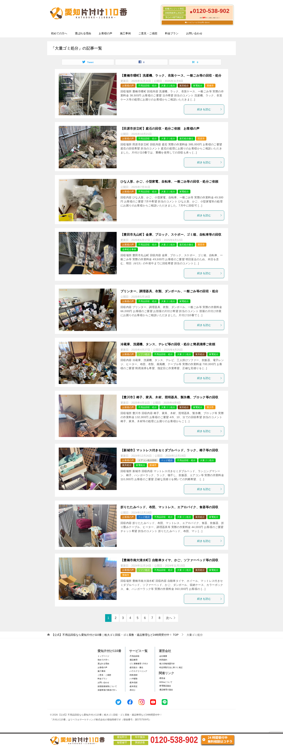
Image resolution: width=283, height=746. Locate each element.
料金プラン (171, 33)
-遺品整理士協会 (166, 690)
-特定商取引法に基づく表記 (171, 667)
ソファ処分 (144, 354)
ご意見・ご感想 (147, 33)
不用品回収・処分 (147, 85)
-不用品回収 (134, 656)
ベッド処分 (167, 460)
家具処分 (184, 85)
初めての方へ (59, 33)
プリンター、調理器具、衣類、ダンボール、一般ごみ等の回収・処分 (169, 291)
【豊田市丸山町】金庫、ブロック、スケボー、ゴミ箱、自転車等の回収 (171, 234)
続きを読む (204, 109)
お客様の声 (105, 33)
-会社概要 (163, 656)
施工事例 (125, 33)
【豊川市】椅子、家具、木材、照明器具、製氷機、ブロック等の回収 (169, 397)
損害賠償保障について (107, 686)
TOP (115, 634)
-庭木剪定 (133, 686)
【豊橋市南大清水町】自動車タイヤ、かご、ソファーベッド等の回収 (169, 560)
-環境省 (162, 678)
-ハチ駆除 (133, 679)
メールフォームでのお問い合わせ (198, 22)
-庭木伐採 (133, 682)
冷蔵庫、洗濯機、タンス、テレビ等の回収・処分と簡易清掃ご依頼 (168, 344)
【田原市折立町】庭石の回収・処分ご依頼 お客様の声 (160, 128)
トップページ (103, 656)
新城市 (153, 465)
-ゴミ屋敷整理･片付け (138, 664)
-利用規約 (163, 660)
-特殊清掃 (133, 675)
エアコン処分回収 (147, 460)
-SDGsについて (165, 682)
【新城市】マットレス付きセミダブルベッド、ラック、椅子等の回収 (169, 450)
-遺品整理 (133, 660)
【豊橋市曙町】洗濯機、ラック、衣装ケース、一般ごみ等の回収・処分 (171, 75)
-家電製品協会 (165, 686)
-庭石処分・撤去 (136, 667)
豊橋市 (210, 85)
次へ (169, 618)
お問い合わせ (194, 33)
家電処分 (197, 85)
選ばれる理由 (83, 33)
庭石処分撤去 (186, 138)
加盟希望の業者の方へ (107, 690)
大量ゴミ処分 (168, 85)
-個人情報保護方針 (167, 664)
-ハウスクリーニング (138, 671)
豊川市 (210, 407)
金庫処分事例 (129, 249)
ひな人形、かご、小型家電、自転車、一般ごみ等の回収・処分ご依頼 (169, 181)
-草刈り (132, 690)
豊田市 (201, 244)
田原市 (201, 138)
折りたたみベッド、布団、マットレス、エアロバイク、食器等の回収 (169, 507)
